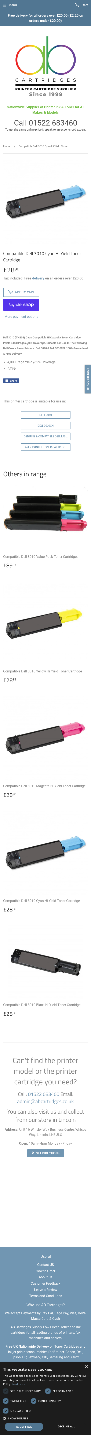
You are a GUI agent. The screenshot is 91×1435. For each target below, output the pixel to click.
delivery (38, 278)
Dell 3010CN (45, 425)
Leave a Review (45, 1290)
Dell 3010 (45, 415)
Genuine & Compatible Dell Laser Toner (47, 436)
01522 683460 (53, 123)
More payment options (21, 317)
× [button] (86, 1366)
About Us (45, 1277)
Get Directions (47, 1153)
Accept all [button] (24, 1426)
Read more (18, 1384)
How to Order (45, 1271)
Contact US (45, 1265)
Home (6, 146)
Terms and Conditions (45, 1296)
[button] (45, 1418)
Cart (84, 5)
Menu (12, 5)
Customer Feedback (45, 1283)
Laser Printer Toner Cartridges (46, 447)
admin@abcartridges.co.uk (45, 1101)
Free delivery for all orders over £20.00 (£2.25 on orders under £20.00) (45, 18)
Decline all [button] (66, 1426)
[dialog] (45, 1398)
